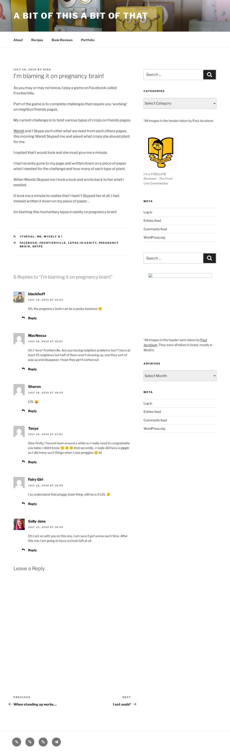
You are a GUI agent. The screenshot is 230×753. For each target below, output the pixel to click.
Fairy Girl (35, 479)
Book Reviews (62, 40)
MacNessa (37, 335)
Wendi (18, 131)
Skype (37, 246)
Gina (47, 69)
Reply (32, 318)
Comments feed (155, 229)
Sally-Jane (37, 521)
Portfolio (87, 40)
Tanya (33, 428)
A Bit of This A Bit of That (80, 16)
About (18, 40)
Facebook (29, 242)
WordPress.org (154, 237)
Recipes (37, 40)
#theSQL (27, 236)
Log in (148, 212)
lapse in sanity (82, 242)
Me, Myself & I (50, 236)
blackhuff (36, 294)
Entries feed (152, 220)
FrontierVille (53, 242)
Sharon (34, 386)
